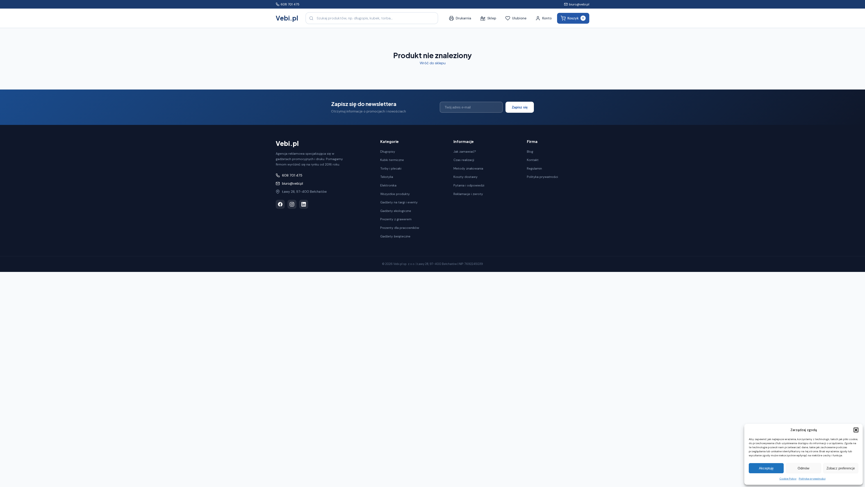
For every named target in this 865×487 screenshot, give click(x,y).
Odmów (803, 468)
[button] (856, 430)
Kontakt (533, 160)
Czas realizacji (463, 160)
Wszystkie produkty (395, 194)
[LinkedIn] (303, 204)
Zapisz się (520, 107)
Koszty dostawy (465, 177)
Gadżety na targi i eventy (399, 202)
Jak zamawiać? (464, 151)
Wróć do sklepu (433, 63)
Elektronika (388, 185)
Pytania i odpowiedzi (468, 185)
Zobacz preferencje (840, 468)
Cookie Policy (788, 478)
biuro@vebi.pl (579, 4)
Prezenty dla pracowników (399, 228)
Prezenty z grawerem (396, 219)
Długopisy (387, 151)
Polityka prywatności (812, 478)
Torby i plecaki (390, 168)
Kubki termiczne (392, 160)
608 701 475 (290, 4)
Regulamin (534, 168)
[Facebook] (280, 204)
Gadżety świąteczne (395, 236)
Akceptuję (766, 468)
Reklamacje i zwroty (468, 194)
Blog (530, 151)
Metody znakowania (468, 168)
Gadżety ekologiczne (395, 211)
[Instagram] (291, 204)
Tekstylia (386, 177)
